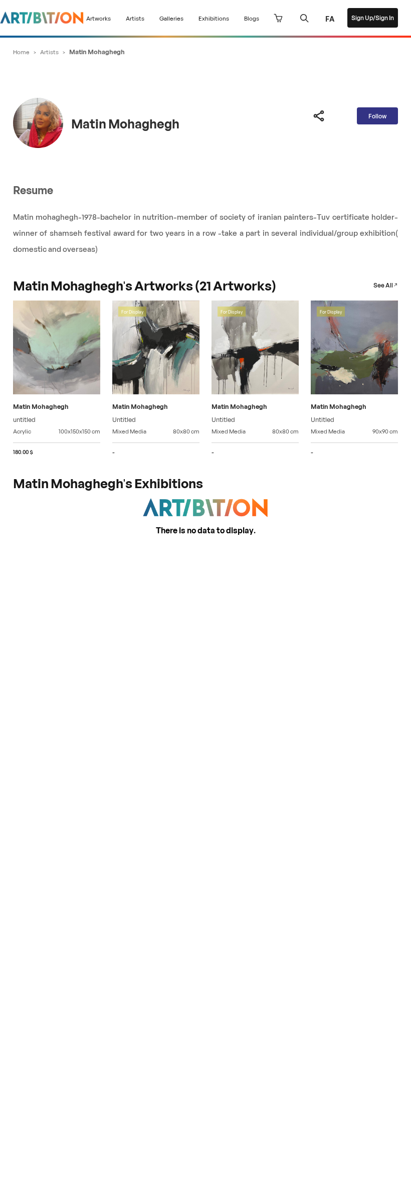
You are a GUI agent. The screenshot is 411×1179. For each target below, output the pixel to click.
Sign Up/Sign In (372, 17)
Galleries (171, 18)
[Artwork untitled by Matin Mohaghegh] (56, 349)
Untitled (124, 418)
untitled (24, 418)
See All (383, 284)
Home (21, 51)
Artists (135, 18)
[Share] (319, 116)
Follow (377, 115)
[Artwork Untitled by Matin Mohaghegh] (155, 349)
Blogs (251, 18)
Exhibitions (213, 18)
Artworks (98, 18)
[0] (278, 18)
